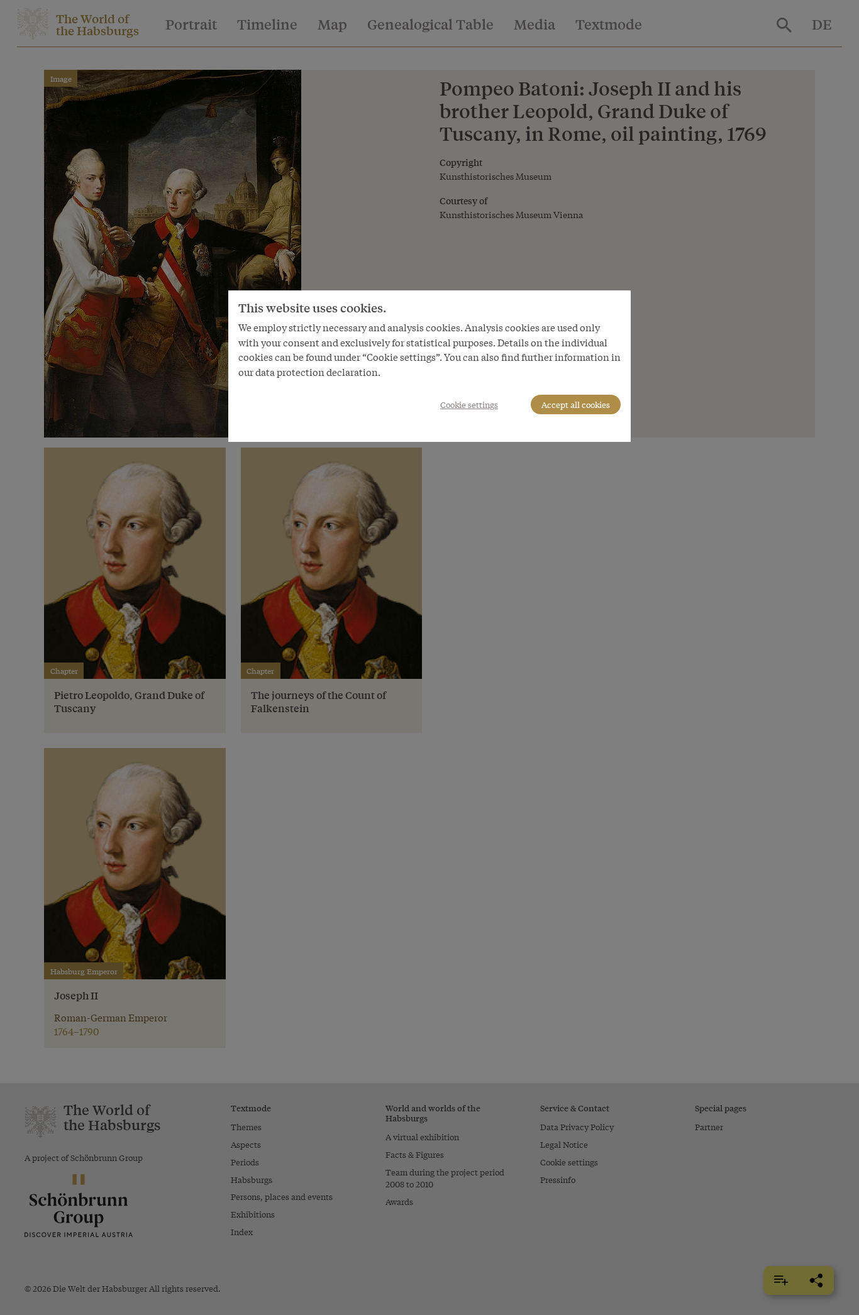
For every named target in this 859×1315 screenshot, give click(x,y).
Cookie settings (469, 404)
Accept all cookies (575, 404)
